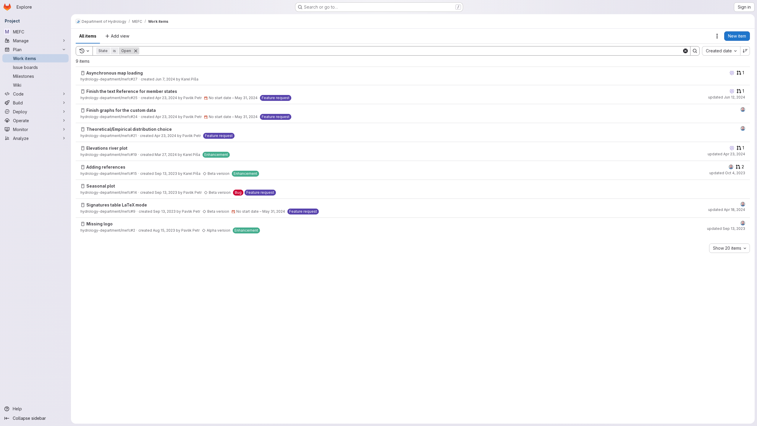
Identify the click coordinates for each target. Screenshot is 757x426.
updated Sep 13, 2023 (726, 228)
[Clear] (685, 50)
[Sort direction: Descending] (745, 51)
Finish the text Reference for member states (131, 91)
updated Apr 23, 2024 (726, 154)
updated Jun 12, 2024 (726, 97)
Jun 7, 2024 (165, 79)
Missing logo (99, 223)
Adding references (105, 167)
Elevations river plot (106, 148)
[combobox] (721, 51)
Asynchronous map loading (114, 72)
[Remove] (135, 50)
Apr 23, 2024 (166, 98)
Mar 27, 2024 (166, 154)
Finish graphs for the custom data (121, 110)
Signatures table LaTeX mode (116, 204)
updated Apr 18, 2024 (726, 209)
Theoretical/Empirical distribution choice (129, 129)
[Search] (695, 51)
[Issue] (82, 73)
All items (87, 35)
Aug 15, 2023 (164, 230)
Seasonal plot (100, 185)
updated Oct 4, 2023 (727, 173)
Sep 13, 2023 (166, 173)
